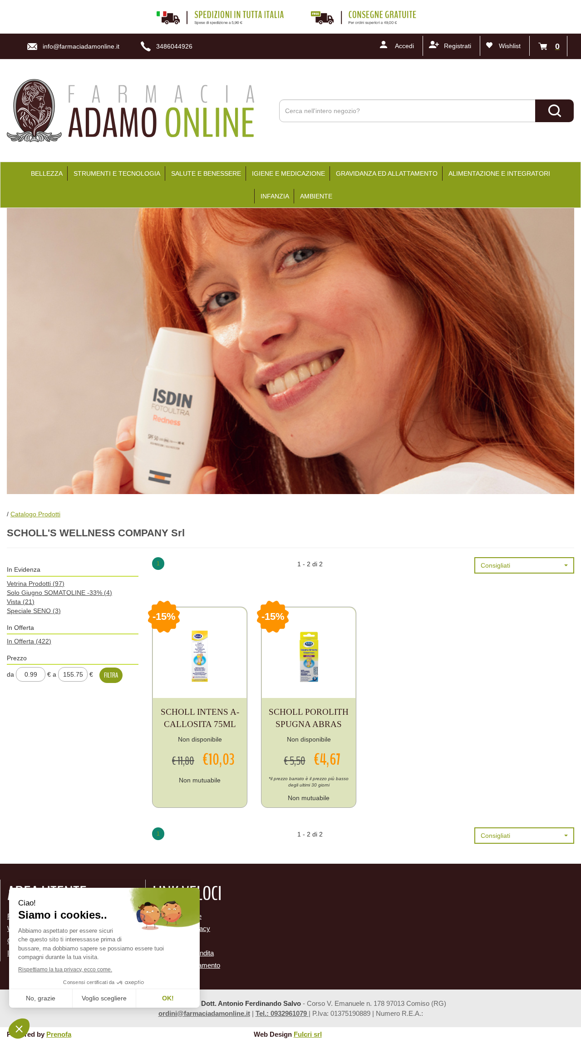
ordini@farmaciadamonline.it (204, 1013)
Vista (20, 601)
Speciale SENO (34, 610)
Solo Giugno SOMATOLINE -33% (59, 592)
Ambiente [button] (316, 196)
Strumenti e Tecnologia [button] (117, 173)
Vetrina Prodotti (35, 583)
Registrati (457, 45)
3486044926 (174, 46)
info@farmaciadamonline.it (81, 46)
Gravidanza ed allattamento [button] (387, 173)
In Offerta (29, 641)
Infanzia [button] (275, 196)
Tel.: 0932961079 (282, 1013)
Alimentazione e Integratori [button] (499, 173)
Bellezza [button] (47, 173)
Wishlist (510, 45)
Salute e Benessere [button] (206, 173)
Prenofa (58, 1034)
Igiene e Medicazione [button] (288, 173)
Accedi (404, 45)
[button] (524, 565)
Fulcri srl (308, 1034)
